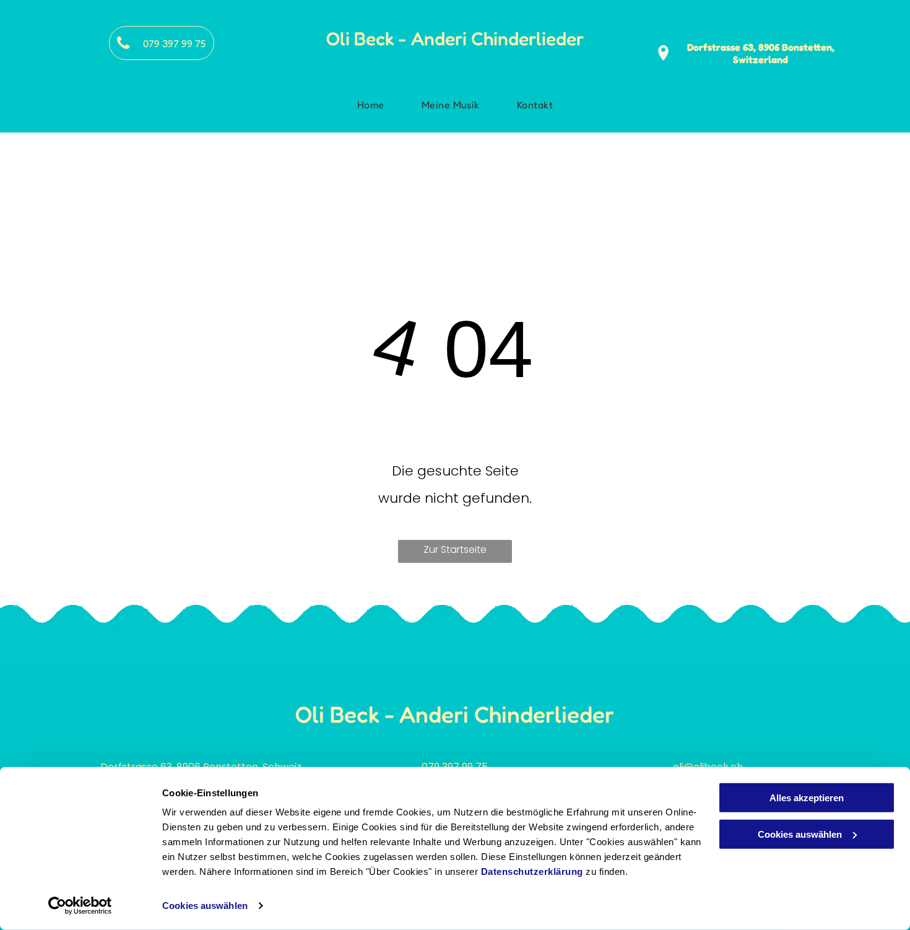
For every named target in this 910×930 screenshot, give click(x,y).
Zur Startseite (455, 549)
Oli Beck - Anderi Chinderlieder (455, 38)
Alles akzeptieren (806, 798)
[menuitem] (374, 104)
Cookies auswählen (205, 905)
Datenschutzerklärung (532, 871)
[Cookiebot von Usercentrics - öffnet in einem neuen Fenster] (80, 906)
